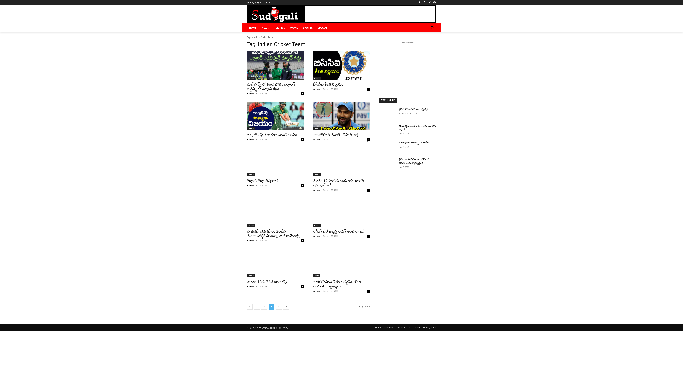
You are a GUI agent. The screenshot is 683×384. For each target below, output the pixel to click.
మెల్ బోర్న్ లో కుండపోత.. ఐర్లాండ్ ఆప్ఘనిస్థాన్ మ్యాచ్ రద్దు (271, 86)
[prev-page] (250, 307)
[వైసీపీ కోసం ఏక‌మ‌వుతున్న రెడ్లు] (387, 114)
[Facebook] (420, 3)
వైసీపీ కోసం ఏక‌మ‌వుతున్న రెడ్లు (413, 109)
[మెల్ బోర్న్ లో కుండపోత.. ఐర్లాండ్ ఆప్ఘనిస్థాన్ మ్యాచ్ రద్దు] (275, 65)
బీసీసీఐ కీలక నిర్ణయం (328, 84)
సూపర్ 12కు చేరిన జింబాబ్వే (267, 282)
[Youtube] (434, 3)
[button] (432, 27)
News (316, 275)
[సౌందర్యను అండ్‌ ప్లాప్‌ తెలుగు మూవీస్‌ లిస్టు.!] (387, 130)
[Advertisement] (370, 14)
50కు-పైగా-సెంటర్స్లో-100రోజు (414, 142)
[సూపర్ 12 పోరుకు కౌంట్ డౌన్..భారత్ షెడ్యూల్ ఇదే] (341, 162)
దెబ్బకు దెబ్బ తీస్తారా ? (262, 181)
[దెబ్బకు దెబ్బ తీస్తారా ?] (275, 162)
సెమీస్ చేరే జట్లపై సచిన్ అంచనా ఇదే (339, 231)
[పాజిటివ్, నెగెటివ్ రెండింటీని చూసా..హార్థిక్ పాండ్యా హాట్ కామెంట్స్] (275, 212)
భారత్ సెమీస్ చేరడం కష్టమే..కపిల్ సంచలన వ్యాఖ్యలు (337, 284)
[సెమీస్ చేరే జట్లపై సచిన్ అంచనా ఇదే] (341, 212)
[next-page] (286, 307)
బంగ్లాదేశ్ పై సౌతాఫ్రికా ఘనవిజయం (272, 135)
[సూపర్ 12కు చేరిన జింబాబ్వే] (275, 263)
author (250, 93)
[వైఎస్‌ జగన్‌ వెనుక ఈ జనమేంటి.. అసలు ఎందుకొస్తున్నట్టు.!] (387, 164)
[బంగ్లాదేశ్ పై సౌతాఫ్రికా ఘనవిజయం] (275, 116)
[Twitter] (429, 3)
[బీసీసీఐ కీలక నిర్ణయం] (341, 65)
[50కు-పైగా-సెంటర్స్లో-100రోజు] (387, 147)
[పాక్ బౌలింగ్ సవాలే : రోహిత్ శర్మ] (341, 116)
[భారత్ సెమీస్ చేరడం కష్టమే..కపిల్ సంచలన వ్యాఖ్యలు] (341, 263)
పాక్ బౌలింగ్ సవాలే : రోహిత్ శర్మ (335, 135)
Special (251, 78)
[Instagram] (425, 3)
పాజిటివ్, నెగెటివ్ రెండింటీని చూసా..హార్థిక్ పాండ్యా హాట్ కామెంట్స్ (273, 233)
